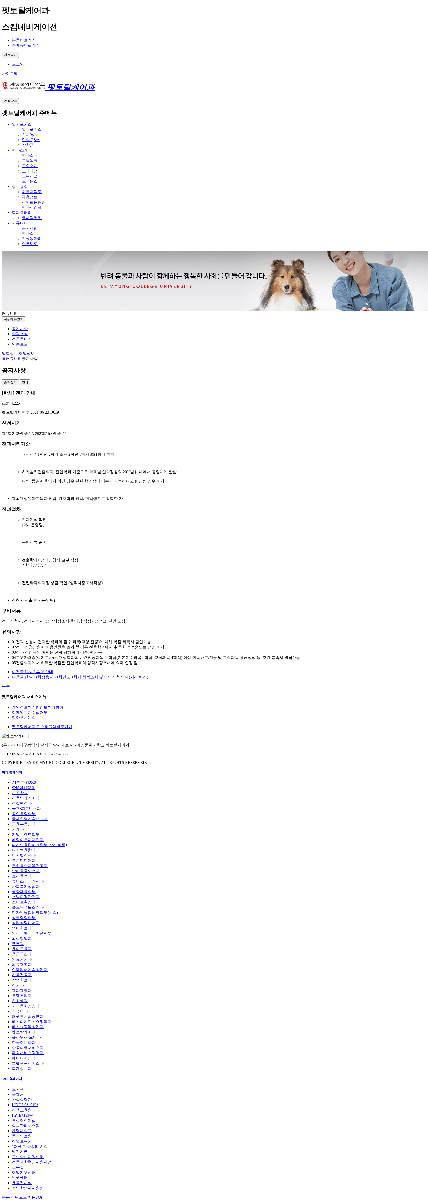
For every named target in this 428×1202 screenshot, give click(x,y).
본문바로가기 (24, 40)
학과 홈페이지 (12, 772)
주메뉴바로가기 (26, 45)
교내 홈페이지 (12, 1079)
